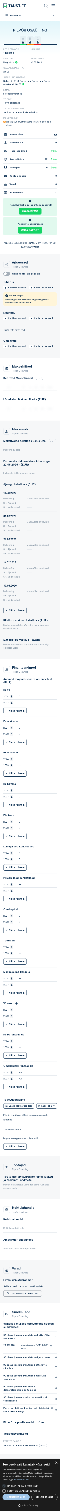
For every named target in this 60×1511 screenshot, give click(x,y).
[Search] (46, 5)
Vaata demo (30, 211)
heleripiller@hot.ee (12, 93)
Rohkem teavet (21, 1479)
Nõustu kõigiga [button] (16, 1497)
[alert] (30, 1485)
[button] (30, 1505)
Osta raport (30, 230)
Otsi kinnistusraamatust (24, 1293)
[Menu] (53, 5)
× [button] (56, 1462)
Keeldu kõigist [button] (44, 1497)
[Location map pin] (23, 84)
